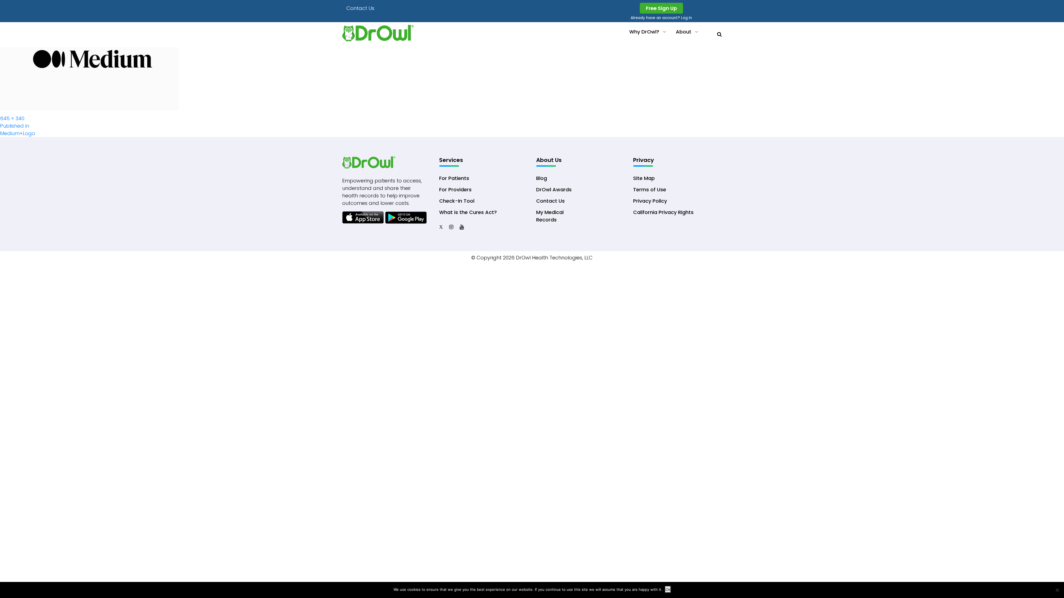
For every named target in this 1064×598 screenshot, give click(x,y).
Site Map (644, 178)
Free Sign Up (661, 8)
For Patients (454, 178)
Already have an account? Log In (661, 17)
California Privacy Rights (663, 212)
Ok (668, 589)
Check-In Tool (456, 200)
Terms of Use (649, 189)
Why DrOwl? (644, 31)
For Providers (455, 189)
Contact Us (360, 8)
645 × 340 (12, 118)
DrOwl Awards (554, 189)
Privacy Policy (650, 200)
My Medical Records (550, 216)
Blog (541, 178)
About (683, 31)
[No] (1057, 590)
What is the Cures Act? (468, 212)
